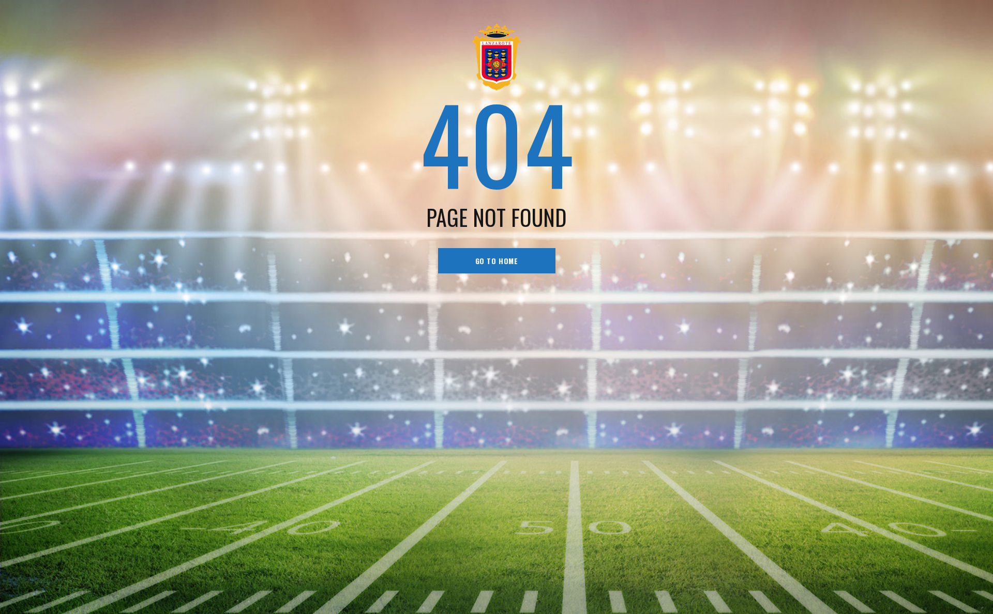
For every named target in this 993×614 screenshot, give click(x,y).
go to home (496, 260)
